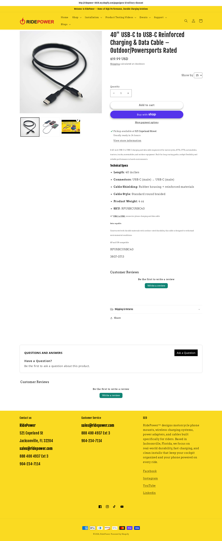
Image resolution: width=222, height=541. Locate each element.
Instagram (150, 478)
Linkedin (149, 492)
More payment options (147, 122)
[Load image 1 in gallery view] (30, 127)
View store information (127, 140)
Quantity (115, 86)
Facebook (150, 471)
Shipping (115, 64)
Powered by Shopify (120, 534)
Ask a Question (186, 353)
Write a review (156, 285)
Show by (187, 75)
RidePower (105, 534)
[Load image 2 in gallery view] (50, 127)
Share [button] (117, 317)
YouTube (149, 485)
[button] (76, 17)
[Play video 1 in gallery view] (70, 127)
